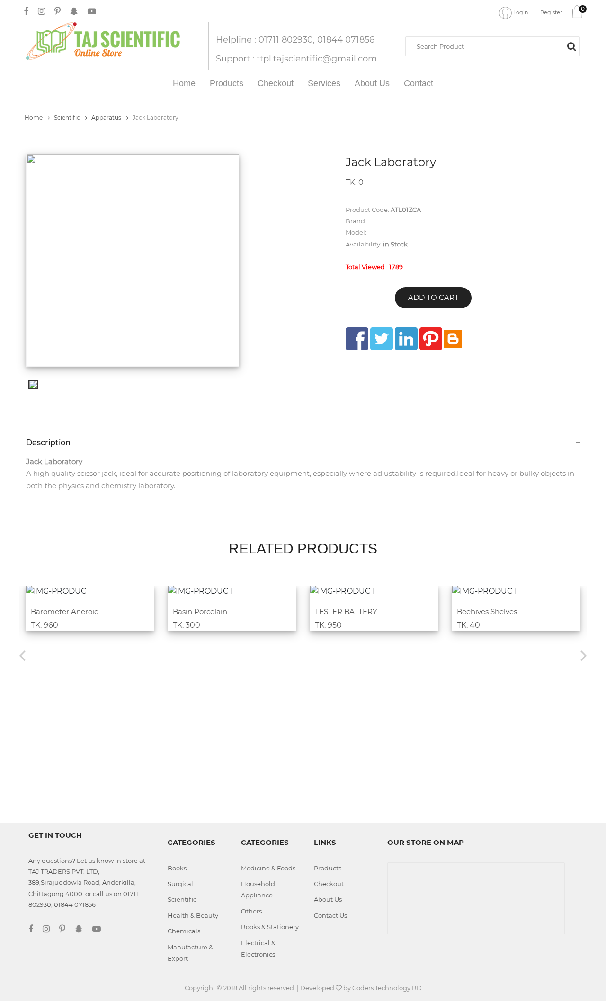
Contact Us (330, 915)
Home (184, 83)
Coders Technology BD (387, 988)
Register (551, 12)
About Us (372, 83)
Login (520, 12)
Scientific (67, 117)
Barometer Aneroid (65, 611)
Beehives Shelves (487, 611)
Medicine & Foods (268, 868)
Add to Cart (433, 297)
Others (251, 911)
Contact (418, 83)
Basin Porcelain (200, 611)
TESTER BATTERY (346, 611)
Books (177, 868)
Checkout (276, 83)
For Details (84, 592)
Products (226, 83)
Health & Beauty (193, 915)
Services (324, 83)
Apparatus (107, 117)
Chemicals (184, 931)
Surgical (180, 883)
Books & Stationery (270, 927)
